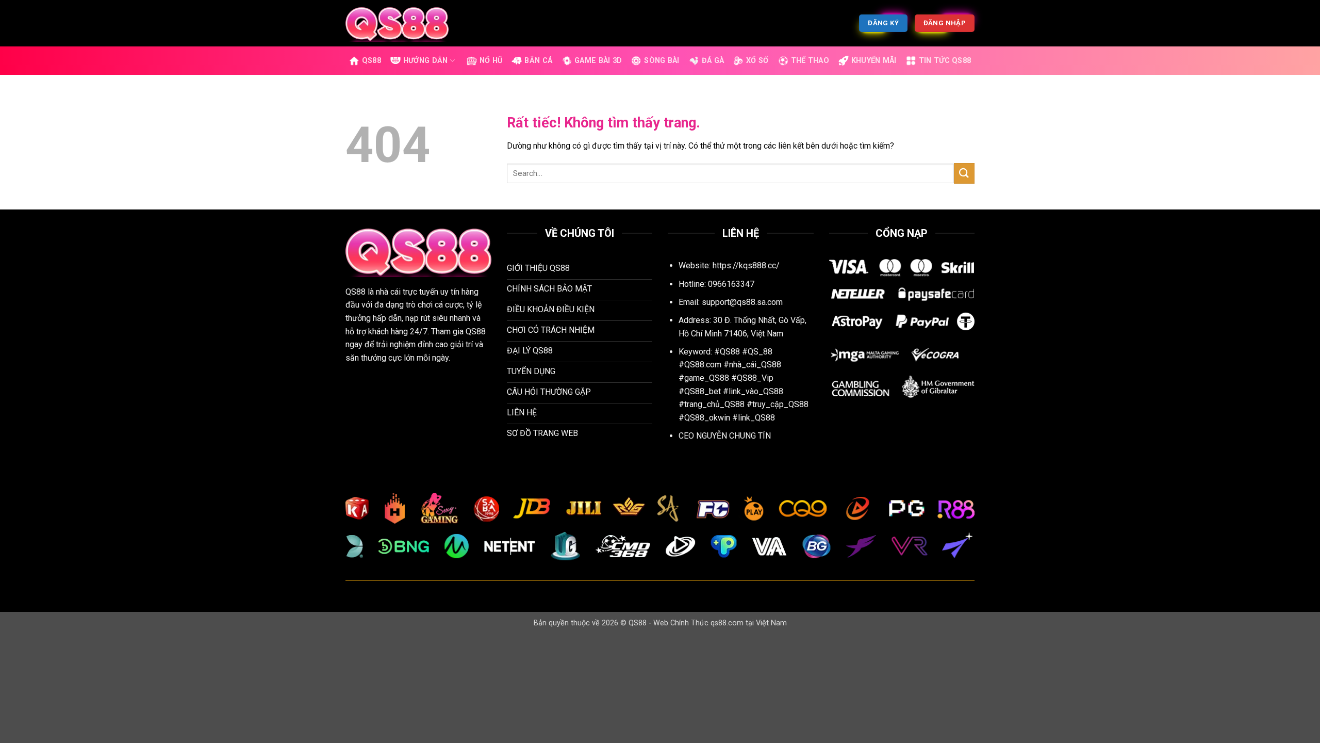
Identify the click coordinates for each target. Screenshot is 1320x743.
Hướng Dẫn (425, 60)
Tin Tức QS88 (945, 60)
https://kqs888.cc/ (746, 265)
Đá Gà (713, 60)
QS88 (371, 60)
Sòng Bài (661, 60)
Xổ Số (757, 60)
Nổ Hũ (491, 60)
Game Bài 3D (598, 60)
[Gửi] (964, 173)
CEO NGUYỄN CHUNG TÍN (725, 436)
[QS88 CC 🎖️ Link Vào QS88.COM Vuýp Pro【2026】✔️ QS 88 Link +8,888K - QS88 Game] (397, 23)
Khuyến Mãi (874, 60)
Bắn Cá (538, 60)
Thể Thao (810, 60)
